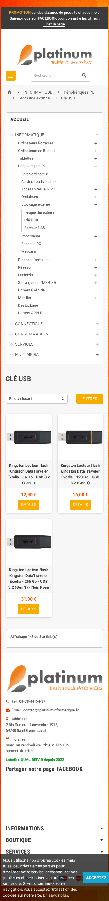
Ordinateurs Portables (36, 143)
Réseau (24, 267)
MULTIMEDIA (27, 354)
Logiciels (25, 275)
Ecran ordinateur (34, 174)
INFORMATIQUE (29, 134)
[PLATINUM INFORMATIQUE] (54, 55)
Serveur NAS (34, 227)
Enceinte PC (31, 244)
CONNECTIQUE (29, 323)
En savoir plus (55, 895)
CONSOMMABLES (31, 334)
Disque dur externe (39, 212)
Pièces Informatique (34, 260)
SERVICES (24, 344)
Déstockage (28, 305)
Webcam (28, 251)
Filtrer (89, 398)
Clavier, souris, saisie (38, 181)
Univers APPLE (30, 313)
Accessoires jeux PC (38, 189)
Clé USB (31, 220)
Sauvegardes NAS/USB (37, 282)
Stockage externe (35, 204)
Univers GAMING (32, 290)
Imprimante (30, 236)
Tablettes (25, 158)
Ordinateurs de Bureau (36, 150)
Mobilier (24, 297)
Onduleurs (29, 197)
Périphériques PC (32, 166)
